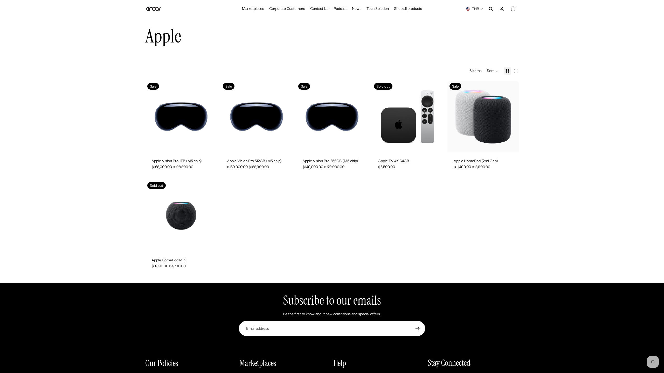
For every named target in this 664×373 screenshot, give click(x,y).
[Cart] (513, 9)
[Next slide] (209, 116)
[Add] (208, 144)
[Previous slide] (153, 116)
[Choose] (510, 144)
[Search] (490, 9)
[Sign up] (417, 328)
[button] (493, 71)
